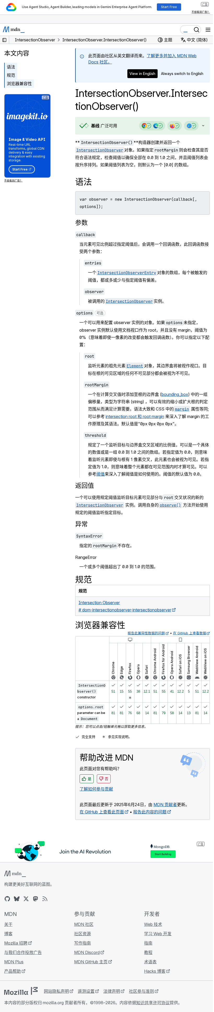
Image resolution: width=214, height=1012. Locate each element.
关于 (8, 931)
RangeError (86, 564)
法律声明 (111, 998)
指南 (145, 950)
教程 (145, 959)
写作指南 (81, 950)
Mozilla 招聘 (15, 950)
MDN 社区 (82, 931)
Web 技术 (150, 931)
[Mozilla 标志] (21, 998)
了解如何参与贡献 (96, 796)
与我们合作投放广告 (23, 959)
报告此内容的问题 (150, 819)
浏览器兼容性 (19, 83)
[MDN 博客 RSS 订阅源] (45, 906)
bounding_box (175, 394)
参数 (81, 222)
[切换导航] (208, 30)
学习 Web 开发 (155, 940)
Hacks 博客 (152, 978)
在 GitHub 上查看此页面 (102, 819)
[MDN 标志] (15, 881)
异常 (81, 531)
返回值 (84, 493)
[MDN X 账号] (26, 906)
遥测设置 (86, 998)
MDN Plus (13, 968)
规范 (11, 75)
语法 (11, 66)
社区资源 (81, 940)
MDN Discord (85, 959)
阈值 (121, 474)
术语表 (147, 968)
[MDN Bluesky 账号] (17, 906)
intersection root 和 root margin (149, 416)
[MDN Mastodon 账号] (35, 906)
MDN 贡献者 (165, 811)
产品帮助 (12, 978)
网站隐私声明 (56, 998)
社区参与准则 (141, 998)
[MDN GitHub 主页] (7, 906)
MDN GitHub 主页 (89, 968)
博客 (8, 940)
